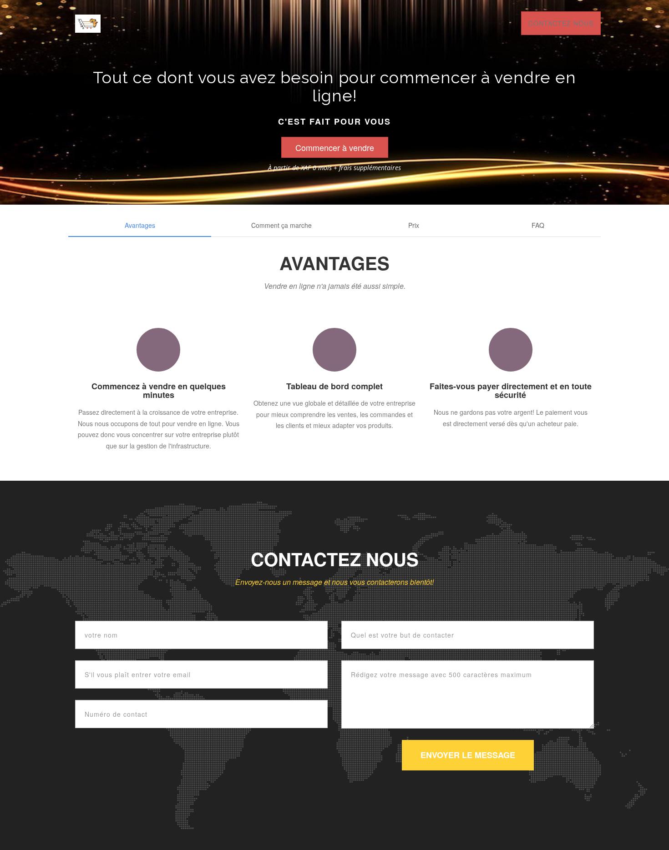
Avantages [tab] (140, 225)
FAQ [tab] (538, 225)
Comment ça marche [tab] (281, 225)
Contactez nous (560, 23)
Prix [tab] (413, 225)
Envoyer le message (468, 755)
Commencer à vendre (334, 147)
